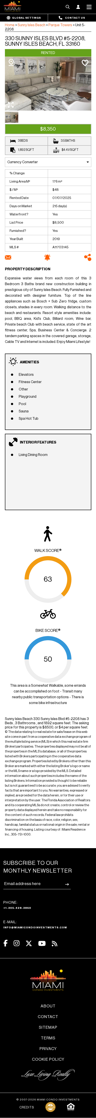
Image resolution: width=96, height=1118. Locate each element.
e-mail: (35, 924)
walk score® (48, 551)
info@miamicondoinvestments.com (35, 927)
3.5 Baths (68, 140)
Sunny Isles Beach (31, 25)
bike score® (48, 631)
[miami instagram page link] (16, 943)
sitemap (48, 1027)
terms (48, 1038)
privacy (48, 1049)
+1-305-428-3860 (17, 908)
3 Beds (23, 140)
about (48, 1006)
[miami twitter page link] (28, 943)
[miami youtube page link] (42, 943)
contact (48, 1017)
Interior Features (38, 442)
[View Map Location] (11, 62)
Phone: (17, 905)
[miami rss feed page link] (54, 943)
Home (10, 25)
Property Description (27, 269)
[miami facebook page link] (5, 943)
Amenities (29, 362)
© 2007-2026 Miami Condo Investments (48, 1099)
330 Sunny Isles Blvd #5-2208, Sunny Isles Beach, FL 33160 (45, 41)
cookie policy (48, 1059)
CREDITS (26, 1107)
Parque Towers (60, 25)
